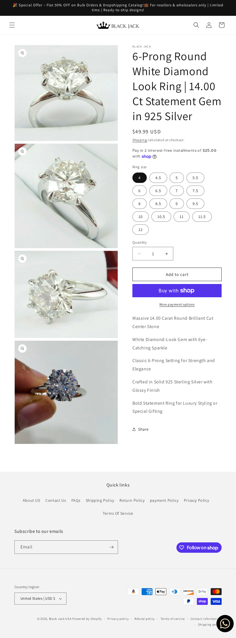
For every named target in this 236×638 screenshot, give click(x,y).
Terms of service (173, 619)
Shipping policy (210, 624)
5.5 (195, 177)
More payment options (177, 304)
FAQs (75, 500)
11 (182, 216)
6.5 (158, 190)
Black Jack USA (60, 619)
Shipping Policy (100, 500)
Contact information (206, 619)
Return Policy (131, 500)
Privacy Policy (196, 500)
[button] (12, 25)
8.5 (158, 203)
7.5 (195, 190)
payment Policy (164, 500)
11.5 (202, 216)
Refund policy (144, 619)
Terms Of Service (118, 513)
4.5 (158, 177)
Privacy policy (118, 619)
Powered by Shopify (87, 619)
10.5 (161, 216)
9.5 (195, 203)
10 (140, 216)
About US (31, 500)
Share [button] (143, 429)
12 (140, 229)
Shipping (139, 140)
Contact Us (55, 500)
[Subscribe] (111, 547)
